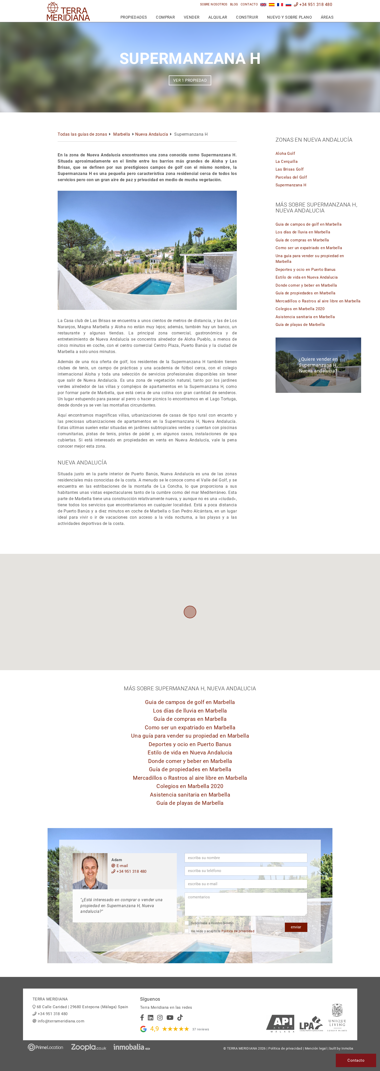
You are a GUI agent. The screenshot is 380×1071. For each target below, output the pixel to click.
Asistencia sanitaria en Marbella (305, 317)
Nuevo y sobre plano (289, 17)
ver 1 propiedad (190, 80)
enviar (296, 927)
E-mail (122, 865)
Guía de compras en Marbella (302, 240)
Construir (247, 17)
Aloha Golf (285, 153)
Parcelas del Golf (291, 177)
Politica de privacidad (238, 931)
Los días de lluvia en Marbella (303, 232)
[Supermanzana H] (263, 4)
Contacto (249, 4)
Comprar (165, 17)
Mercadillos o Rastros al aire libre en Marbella (318, 301)
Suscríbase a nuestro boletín (212, 923)
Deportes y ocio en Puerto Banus (306, 269)
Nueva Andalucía (151, 134)
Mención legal (316, 1048)
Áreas (327, 17)
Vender (192, 17)
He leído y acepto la (222, 931)
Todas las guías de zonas (82, 134)
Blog (234, 4)
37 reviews (200, 1029)
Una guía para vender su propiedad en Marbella (190, 736)
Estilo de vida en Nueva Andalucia (307, 277)
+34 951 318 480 (315, 4)
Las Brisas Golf (290, 169)
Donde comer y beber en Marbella (306, 285)
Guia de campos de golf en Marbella (308, 224)
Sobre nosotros (213, 4)
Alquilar (217, 17)
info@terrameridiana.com (61, 1021)
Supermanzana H (291, 185)
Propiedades (133, 17)
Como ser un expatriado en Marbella (309, 248)
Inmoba (347, 1048)
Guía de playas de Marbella (300, 324)
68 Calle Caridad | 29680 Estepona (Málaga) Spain (82, 1007)
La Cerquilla (287, 161)
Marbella (121, 134)
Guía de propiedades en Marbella (306, 293)
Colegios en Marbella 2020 (300, 309)
